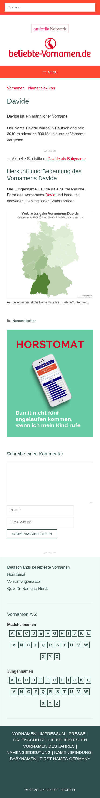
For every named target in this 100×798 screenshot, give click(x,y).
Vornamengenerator (24, 581)
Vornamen (15, 88)
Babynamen (23, 758)
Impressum (52, 733)
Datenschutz (28, 740)
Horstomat (16, 574)
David (50, 195)
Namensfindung (72, 752)
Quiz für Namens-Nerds (28, 588)
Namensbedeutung (29, 752)
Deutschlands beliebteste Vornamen (38, 567)
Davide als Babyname (67, 159)
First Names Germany (65, 758)
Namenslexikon (41, 88)
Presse (77, 733)
